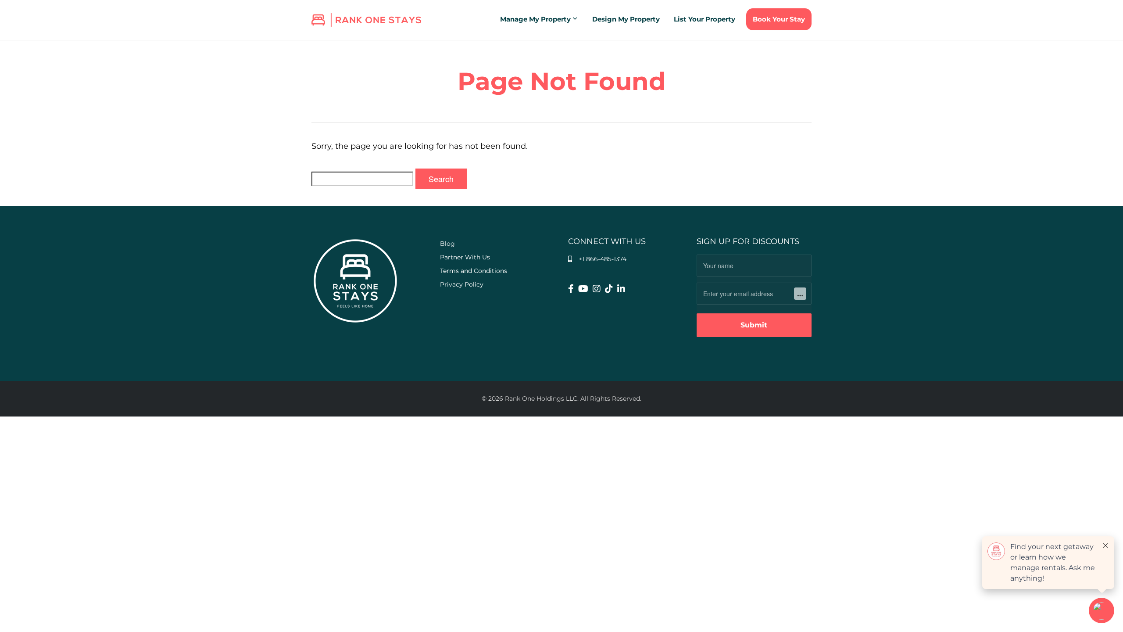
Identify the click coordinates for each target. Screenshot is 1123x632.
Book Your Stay (779, 19)
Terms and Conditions (473, 271)
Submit (753, 325)
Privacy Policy (461, 284)
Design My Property (626, 19)
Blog (447, 244)
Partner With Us (465, 257)
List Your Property (704, 19)
